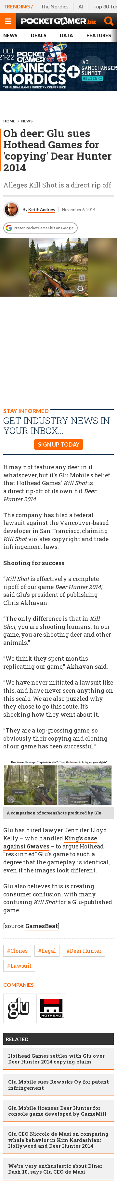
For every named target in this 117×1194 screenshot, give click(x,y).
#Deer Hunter (83, 950)
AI (81, 6)
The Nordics (55, 6)
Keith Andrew (41, 209)
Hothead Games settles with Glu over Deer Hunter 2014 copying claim (56, 1058)
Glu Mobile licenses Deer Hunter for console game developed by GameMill (57, 1111)
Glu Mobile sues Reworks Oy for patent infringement (58, 1084)
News (10, 35)
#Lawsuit (19, 965)
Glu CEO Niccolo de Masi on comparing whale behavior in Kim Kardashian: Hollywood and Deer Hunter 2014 (58, 1140)
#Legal (47, 950)
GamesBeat (41, 926)
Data (66, 35)
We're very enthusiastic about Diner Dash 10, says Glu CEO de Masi (55, 1169)
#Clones (17, 950)
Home (9, 121)
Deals (38, 35)
